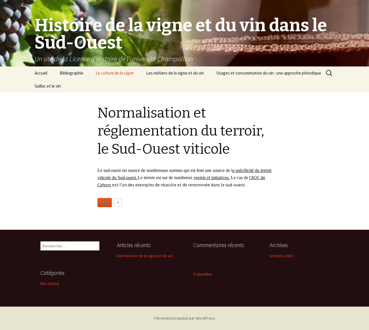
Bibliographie (71, 73)
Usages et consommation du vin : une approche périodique (268, 73)
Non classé (49, 283)
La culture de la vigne (115, 73)
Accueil (41, 73)
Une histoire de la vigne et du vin (145, 255)
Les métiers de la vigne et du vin (175, 73)
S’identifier (202, 274)
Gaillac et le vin (48, 86)
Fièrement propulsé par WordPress (184, 318)
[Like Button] (104, 202)
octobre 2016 (281, 255)
